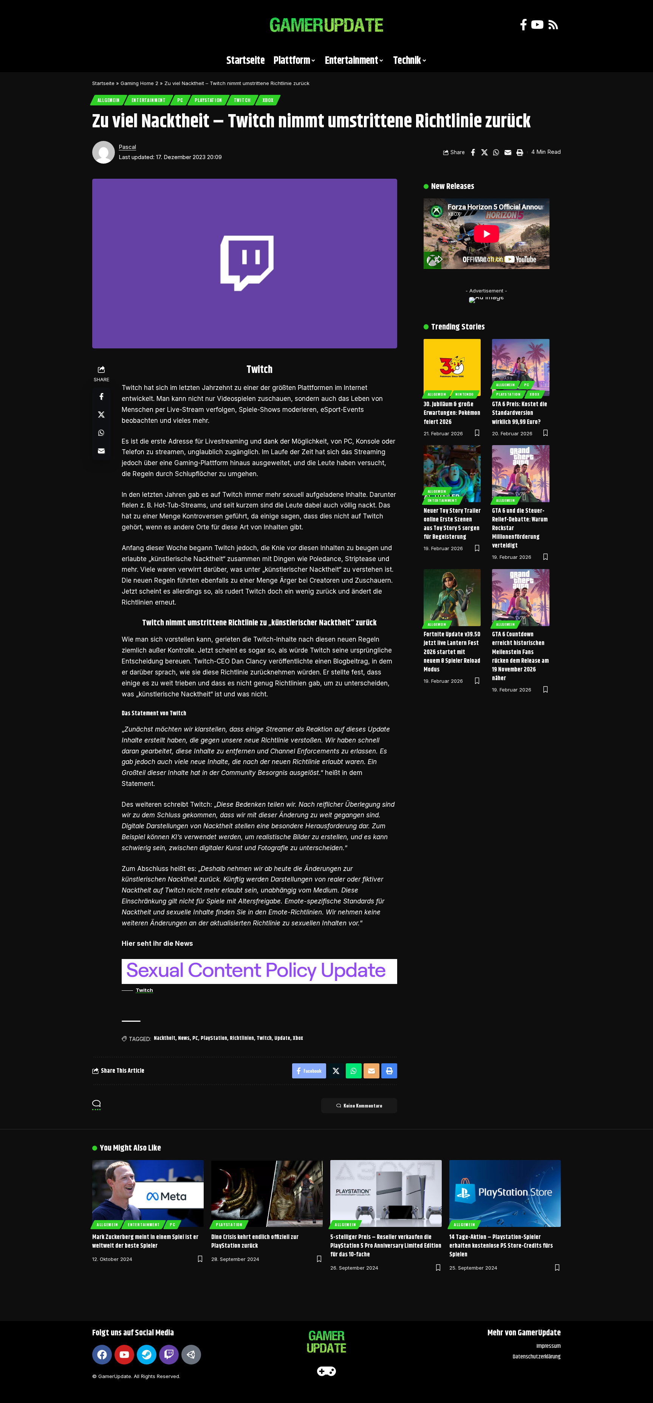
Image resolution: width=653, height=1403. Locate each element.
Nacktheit (164, 1038)
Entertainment (149, 100)
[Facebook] (523, 24)
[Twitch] (169, 1354)
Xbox (268, 100)
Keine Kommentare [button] (363, 1105)
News (184, 1038)
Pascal (127, 147)
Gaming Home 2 (139, 83)
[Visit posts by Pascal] (103, 152)
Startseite (103, 83)
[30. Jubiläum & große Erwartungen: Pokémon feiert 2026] (452, 367)
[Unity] (191, 1354)
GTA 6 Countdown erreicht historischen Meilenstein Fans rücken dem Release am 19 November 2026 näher (520, 656)
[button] (101, 24)
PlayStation (208, 100)
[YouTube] (537, 24)
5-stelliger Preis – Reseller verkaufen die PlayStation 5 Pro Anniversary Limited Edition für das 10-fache (385, 1246)
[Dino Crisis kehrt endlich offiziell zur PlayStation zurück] (267, 1193)
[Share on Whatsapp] (496, 152)
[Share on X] (484, 152)
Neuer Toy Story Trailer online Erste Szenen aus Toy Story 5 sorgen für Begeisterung (452, 524)
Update (282, 1038)
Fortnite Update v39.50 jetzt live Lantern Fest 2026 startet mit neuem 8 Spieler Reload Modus (452, 652)
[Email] (508, 152)
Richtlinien (242, 1038)
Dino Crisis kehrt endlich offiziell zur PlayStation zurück (255, 1242)
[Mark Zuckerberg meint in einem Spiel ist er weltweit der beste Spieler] (148, 1193)
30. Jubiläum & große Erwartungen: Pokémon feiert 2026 (452, 413)
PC (180, 100)
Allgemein (108, 100)
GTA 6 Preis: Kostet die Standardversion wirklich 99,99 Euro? (519, 413)
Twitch (242, 100)
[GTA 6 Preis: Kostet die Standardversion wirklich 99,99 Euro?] (520, 367)
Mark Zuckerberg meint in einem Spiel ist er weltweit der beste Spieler (145, 1242)
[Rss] (553, 24)
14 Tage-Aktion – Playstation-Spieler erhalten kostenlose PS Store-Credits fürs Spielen (501, 1246)
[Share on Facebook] (472, 152)
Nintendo (464, 394)
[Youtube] (124, 1354)
